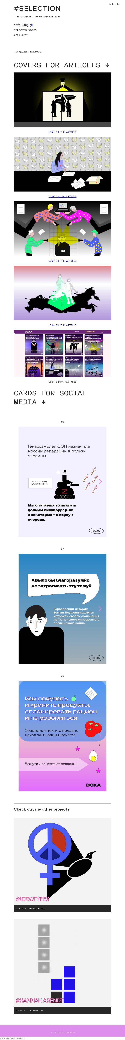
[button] (99, 482)
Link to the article (62, 132)
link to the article (62, 325)
